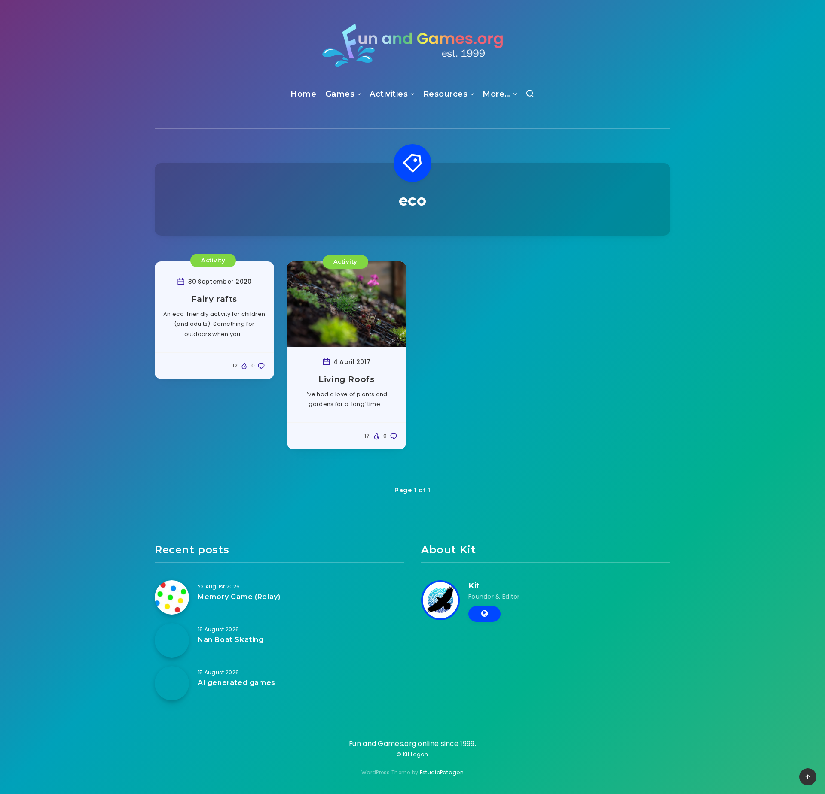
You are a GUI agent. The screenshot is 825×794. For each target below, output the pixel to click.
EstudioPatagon (442, 772)
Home (303, 94)
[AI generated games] (172, 683)
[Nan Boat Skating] (172, 640)
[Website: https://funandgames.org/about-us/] (484, 614)
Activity (213, 260)
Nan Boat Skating (231, 640)
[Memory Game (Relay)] (172, 597)
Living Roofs (346, 379)
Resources (445, 94)
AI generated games (236, 683)
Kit (474, 586)
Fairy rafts (214, 299)
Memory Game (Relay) (239, 597)
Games (340, 94)
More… (496, 94)
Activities (389, 94)
